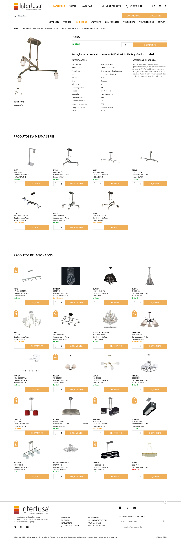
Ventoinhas (129, 22)
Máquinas (87, 6)
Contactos (65, 520)
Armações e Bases (45, 28)
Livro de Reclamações (97, 526)
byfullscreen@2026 (161, 537)
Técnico (67, 22)
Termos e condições (136, 527)
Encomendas (133, 15)
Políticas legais (94, 523)
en (166, 6)
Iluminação (59, 6)
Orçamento (150, 45)
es (160, 6)
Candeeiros (81, 22)
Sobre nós (65, 517)
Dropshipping (93, 517)
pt (153, 6)
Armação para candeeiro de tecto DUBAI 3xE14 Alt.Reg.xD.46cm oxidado (80, 28)
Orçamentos (156, 15)
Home (16, 28)
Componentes (112, 22)
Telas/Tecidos (146, 22)
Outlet (161, 22)
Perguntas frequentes (97, 520)
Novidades (54, 22)
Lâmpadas (96, 22)
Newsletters (66, 523)
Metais (73, 7)
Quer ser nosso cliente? (71, 526)
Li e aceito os (132, 527)
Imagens (17, 105)
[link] (121, 508)
